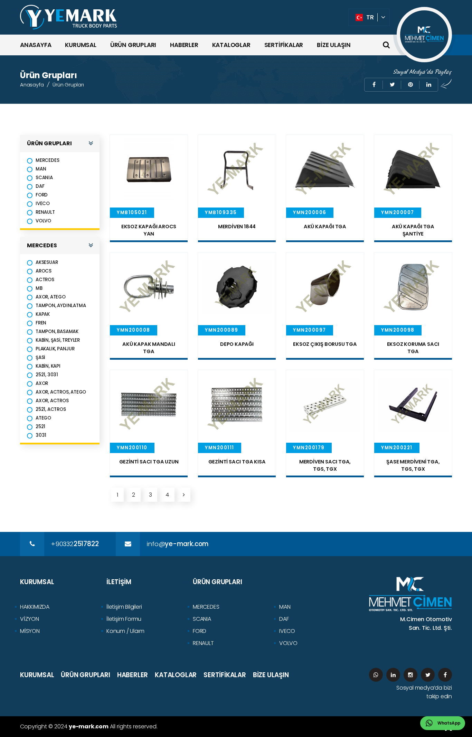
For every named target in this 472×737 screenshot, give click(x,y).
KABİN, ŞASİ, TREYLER (58, 340)
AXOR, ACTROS (52, 400)
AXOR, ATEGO (51, 297)
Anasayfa (32, 84)
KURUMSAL (80, 45)
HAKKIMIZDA (34, 607)
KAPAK (43, 314)
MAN (41, 169)
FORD (42, 195)
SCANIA (44, 177)
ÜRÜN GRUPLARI (133, 45)
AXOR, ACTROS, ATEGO (61, 392)
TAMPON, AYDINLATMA (61, 305)
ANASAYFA (35, 45)
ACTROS (45, 279)
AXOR (42, 383)
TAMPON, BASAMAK (57, 331)
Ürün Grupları (68, 84)
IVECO (43, 203)
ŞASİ (40, 357)
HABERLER (184, 45)
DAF (40, 186)
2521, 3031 (47, 374)
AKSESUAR (47, 262)
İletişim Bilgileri (124, 607)
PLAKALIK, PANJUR (55, 349)
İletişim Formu (123, 619)
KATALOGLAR (231, 45)
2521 (40, 426)
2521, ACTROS (51, 409)
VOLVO (43, 221)
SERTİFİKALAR (283, 45)
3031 (41, 435)
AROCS (43, 271)
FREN (41, 323)
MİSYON (30, 631)
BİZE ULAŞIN (334, 45)
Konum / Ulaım (125, 631)
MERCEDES (47, 160)
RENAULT (45, 212)
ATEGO (43, 418)
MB (39, 288)
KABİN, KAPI (48, 366)
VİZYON (29, 619)
